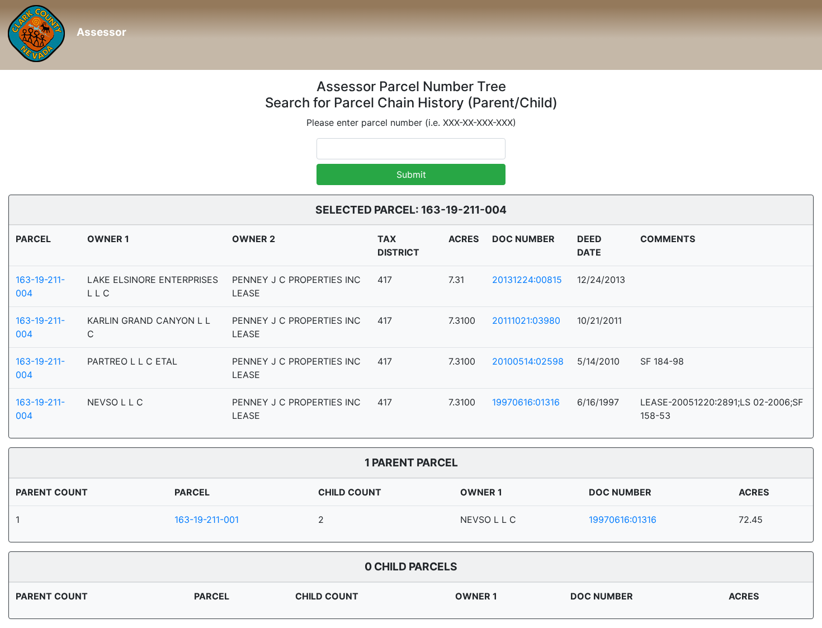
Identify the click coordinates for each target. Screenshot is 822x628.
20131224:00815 (527, 279)
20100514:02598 (528, 361)
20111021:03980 (526, 320)
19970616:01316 (526, 402)
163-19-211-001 (206, 519)
